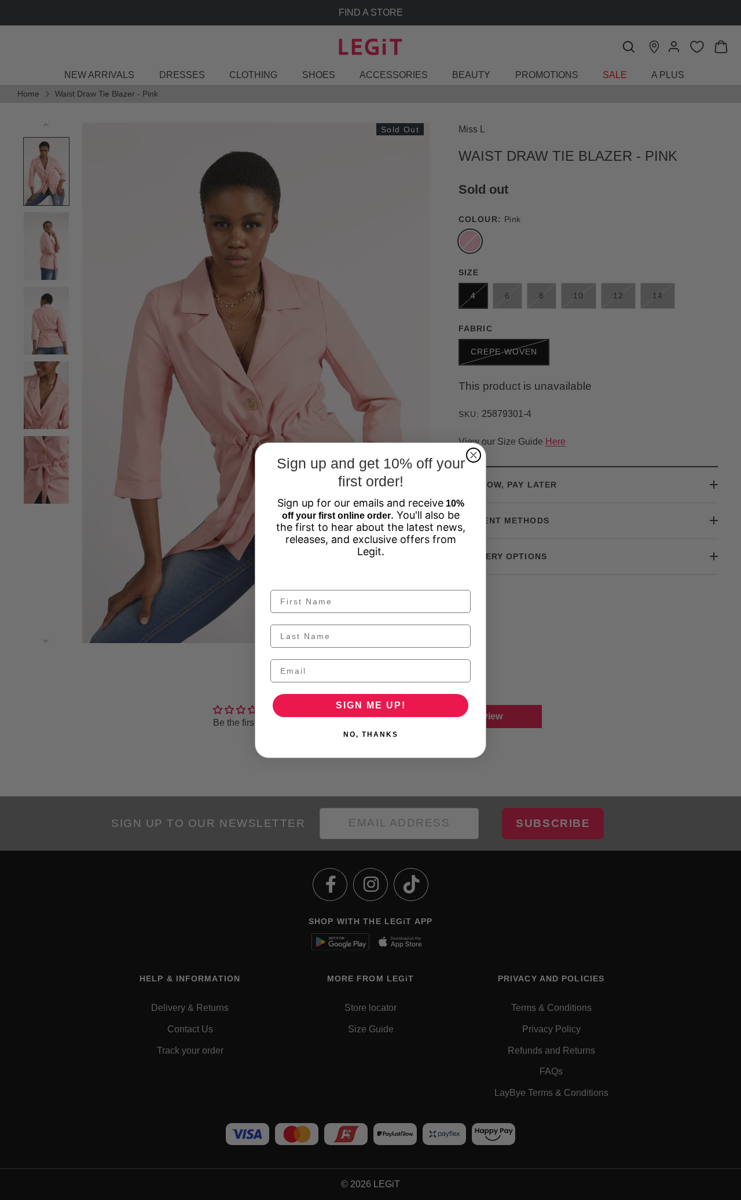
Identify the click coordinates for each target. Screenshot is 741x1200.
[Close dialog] (473, 455)
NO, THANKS (370, 734)
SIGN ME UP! (371, 705)
